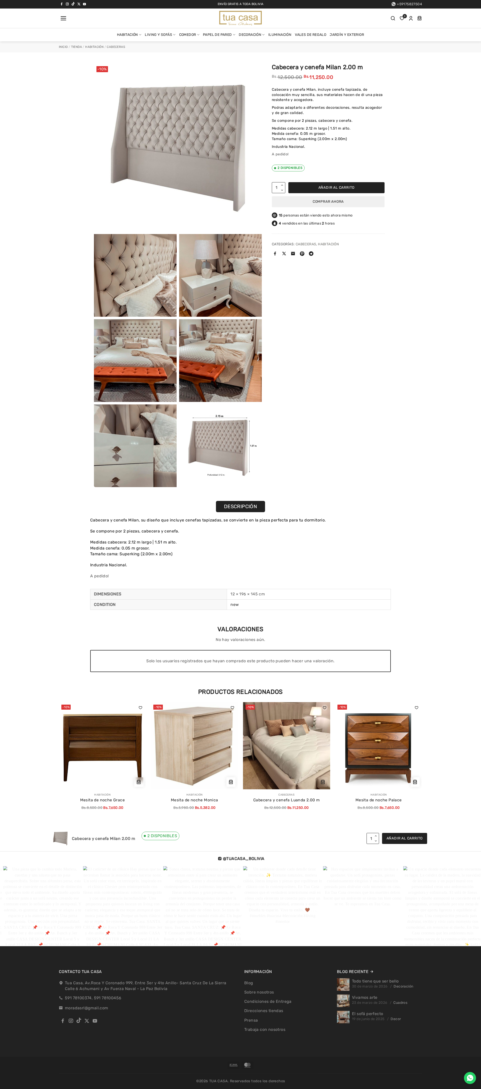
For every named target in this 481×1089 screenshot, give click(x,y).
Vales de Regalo (310, 35)
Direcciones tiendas (263, 1010)
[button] (63, 18)
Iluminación (279, 35)
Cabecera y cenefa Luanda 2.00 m (286, 800)
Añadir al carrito (336, 187)
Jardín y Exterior (347, 35)
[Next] (408, 752)
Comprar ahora (328, 201)
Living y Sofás (158, 35)
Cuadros (400, 1003)
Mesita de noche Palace (378, 800)
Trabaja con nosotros (264, 1029)
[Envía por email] (293, 254)
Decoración (250, 35)
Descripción (240, 506)
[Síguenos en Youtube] (84, 4)
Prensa (251, 1020)
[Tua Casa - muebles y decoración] (240, 18)
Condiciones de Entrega (268, 1001)
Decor (396, 1019)
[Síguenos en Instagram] (67, 4)
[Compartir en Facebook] (275, 254)
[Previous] (61, 752)
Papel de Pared (217, 35)
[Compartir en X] (284, 254)
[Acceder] (410, 18)
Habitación (127, 35)
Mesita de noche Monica (194, 800)
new (234, 604)
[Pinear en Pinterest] (302, 254)
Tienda (76, 47)
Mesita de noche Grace (102, 800)
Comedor (187, 35)
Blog (248, 983)
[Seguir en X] (79, 4)
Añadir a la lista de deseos (141, 708)
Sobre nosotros (259, 992)
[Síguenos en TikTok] (73, 4)
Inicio (63, 47)
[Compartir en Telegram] (311, 254)
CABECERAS (116, 47)
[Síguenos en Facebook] (61, 4)
